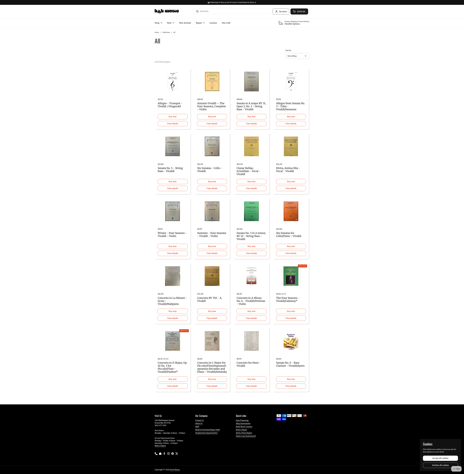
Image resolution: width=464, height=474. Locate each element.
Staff (197, 427)
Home (157, 32)
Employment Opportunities (206, 433)
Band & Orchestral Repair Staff (207, 430)
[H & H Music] (167, 11)
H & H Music (175, 470)
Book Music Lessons (244, 427)
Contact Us (199, 420)
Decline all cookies (440, 465)
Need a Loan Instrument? (246, 436)
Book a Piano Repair (244, 433)
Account (283, 11)
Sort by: (288, 50)
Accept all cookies (440, 458)
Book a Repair (160, 446)
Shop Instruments (243, 423)
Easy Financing (242, 420)
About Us (199, 423)
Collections (166, 32)
